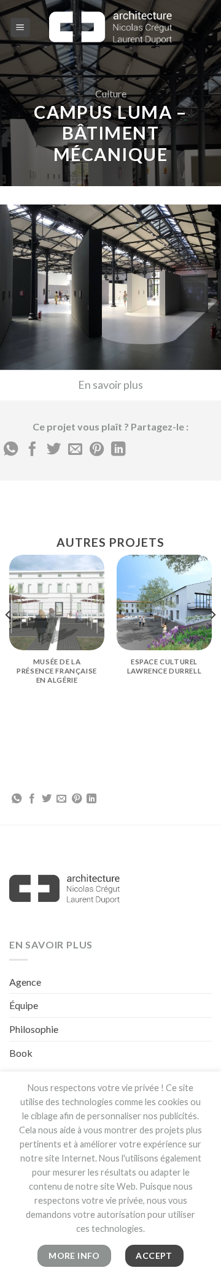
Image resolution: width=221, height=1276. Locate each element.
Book (21, 1053)
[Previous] (8, 639)
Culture (110, 93)
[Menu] (20, 28)
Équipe (23, 1005)
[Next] (212, 639)
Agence (25, 982)
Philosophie (33, 1029)
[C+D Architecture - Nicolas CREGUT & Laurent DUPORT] (110, 27)
